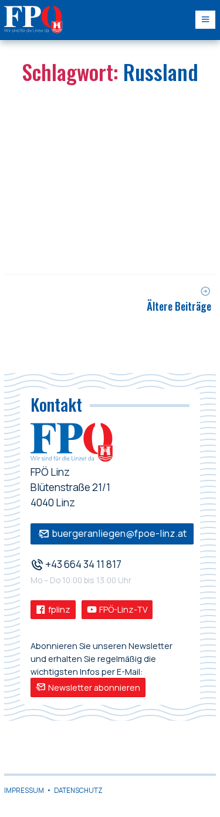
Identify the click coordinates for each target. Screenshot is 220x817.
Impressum (24, 790)
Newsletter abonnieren (93, 687)
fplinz (58, 609)
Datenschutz (78, 790)
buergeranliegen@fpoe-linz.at (118, 533)
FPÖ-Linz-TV (122, 609)
